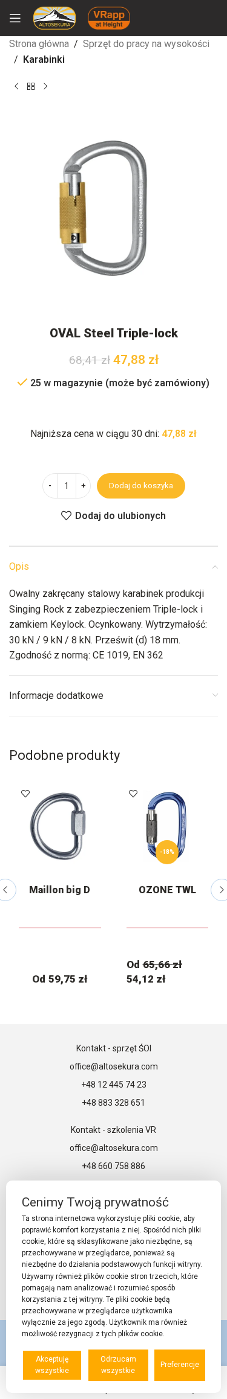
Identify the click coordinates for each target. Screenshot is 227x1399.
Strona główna (39, 43)
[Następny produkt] (45, 86)
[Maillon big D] (60, 826)
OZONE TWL (167, 890)
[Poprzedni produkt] (16, 86)
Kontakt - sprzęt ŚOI (113, 1048)
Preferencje (179, 1364)
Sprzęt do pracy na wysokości (146, 43)
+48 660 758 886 (113, 1166)
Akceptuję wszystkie (52, 1365)
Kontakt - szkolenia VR (113, 1130)
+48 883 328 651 (113, 1102)
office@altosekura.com (114, 1066)
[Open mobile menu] (15, 18)
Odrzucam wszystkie (118, 1365)
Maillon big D (59, 890)
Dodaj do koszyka (141, 485)
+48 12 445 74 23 (113, 1084)
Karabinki (44, 59)
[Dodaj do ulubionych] (25, 793)
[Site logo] (54, 17)
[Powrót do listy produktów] (31, 86)
